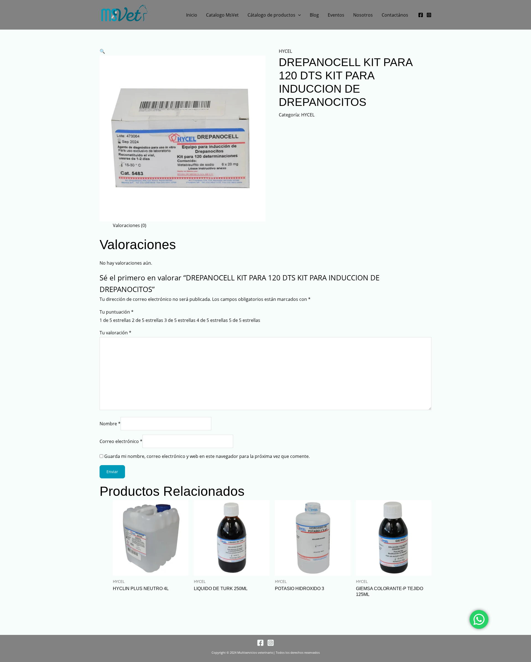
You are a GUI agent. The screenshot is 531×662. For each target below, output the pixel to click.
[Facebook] (420, 14)
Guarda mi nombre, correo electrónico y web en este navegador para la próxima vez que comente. (207, 456)
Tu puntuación (117, 312)
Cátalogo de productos (271, 15)
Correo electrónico (121, 441)
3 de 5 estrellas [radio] (180, 320)
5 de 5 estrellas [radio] (244, 320)
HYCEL (285, 51)
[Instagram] (428, 14)
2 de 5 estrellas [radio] (147, 320)
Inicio (191, 15)
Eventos (336, 15)
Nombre (110, 424)
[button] (298, 15)
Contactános (395, 15)
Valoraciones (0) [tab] (129, 225)
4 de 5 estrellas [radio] (212, 320)
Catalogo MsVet (222, 15)
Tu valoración (115, 333)
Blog (314, 15)
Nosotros (363, 15)
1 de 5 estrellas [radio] (115, 320)
